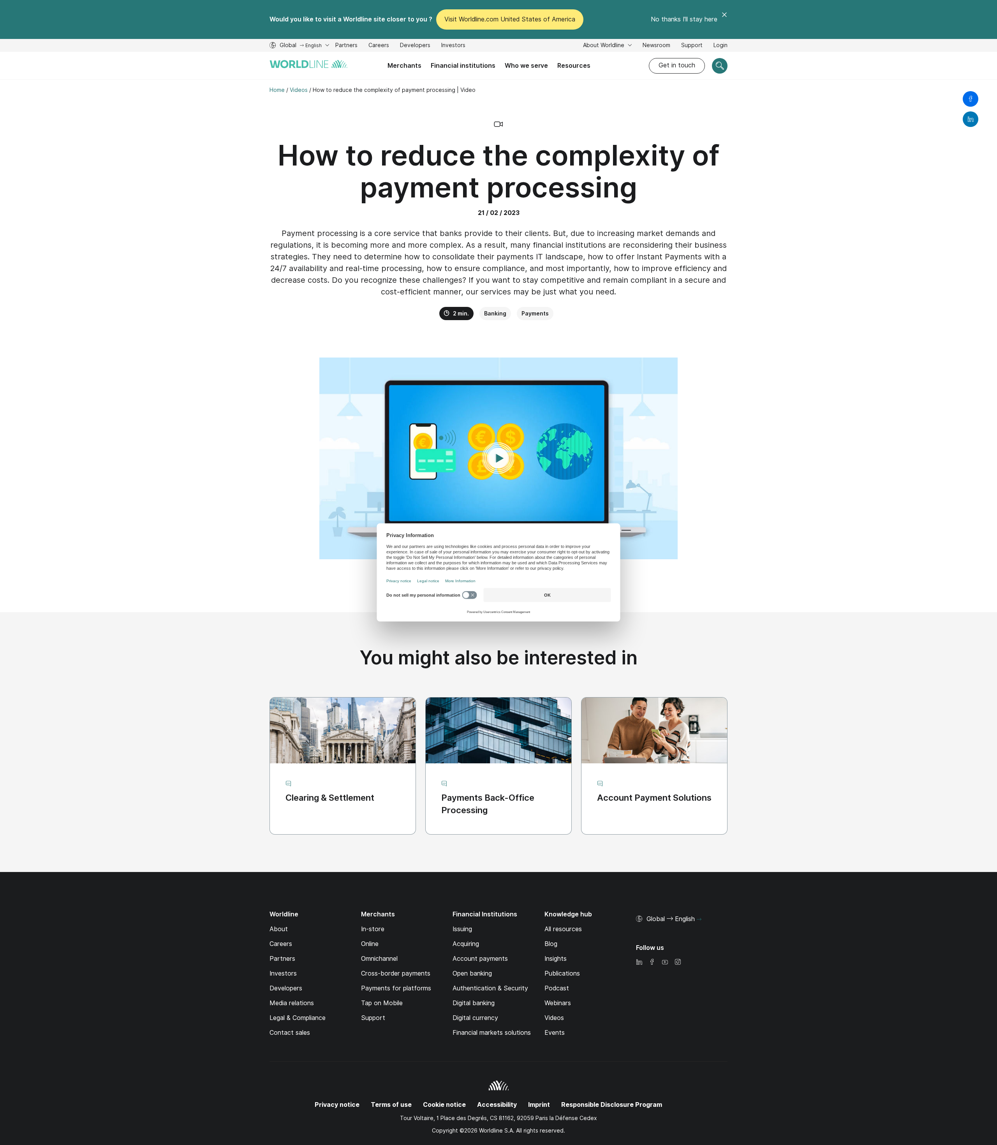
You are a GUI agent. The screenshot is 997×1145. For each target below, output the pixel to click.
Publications (562, 973)
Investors (453, 46)
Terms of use (391, 1104)
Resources (573, 65)
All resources (563, 929)
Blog (550, 944)
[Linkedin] (639, 962)
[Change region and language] (699, 919)
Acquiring (466, 944)
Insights (555, 958)
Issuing (462, 929)
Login (720, 45)
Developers (415, 46)
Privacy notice (337, 1104)
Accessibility (497, 1104)
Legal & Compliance (298, 1018)
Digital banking (474, 1003)
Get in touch (677, 65)
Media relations (292, 1003)
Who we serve (526, 65)
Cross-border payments (395, 973)
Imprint (539, 1104)
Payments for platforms (396, 988)
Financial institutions (463, 65)
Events (554, 1032)
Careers (378, 46)
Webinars (557, 1003)
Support (692, 46)
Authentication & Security (490, 988)
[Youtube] (665, 962)
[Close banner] (724, 19)
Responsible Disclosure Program (611, 1104)
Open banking (472, 973)
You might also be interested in (498, 657)
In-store (372, 929)
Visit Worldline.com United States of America (509, 19)
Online (370, 944)
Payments (535, 313)
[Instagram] (678, 962)
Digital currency (475, 1018)
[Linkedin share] (970, 119)
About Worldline (604, 45)
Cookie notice (444, 1104)
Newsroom (656, 45)
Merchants (404, 65)
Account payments (480, 958)
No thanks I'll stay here (684, 19)
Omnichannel (379, 958)
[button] (498, 458)
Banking (495, 313)
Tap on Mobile (382, 1003)
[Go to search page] (719, 66)
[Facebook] (652, 962)
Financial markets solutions (492, 1032)
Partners (346, 45)
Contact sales (290, 1032)
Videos (554, 1018)
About (279, 929)
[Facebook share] (970, 99)
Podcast (556, 988)
